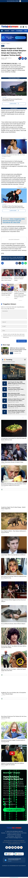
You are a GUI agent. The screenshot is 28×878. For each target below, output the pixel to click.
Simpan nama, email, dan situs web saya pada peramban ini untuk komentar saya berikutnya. (14, 335)
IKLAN (18, 844)
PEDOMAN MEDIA (19, 840)
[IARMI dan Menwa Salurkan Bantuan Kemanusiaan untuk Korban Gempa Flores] (5, 351)
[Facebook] (17, 263)
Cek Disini (9, 861)
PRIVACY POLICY (20, 842)
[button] (21, 27)
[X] (9, 848)
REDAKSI (6, 840)
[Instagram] (12, 848)
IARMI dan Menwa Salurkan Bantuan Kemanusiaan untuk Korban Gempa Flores (18, 349)
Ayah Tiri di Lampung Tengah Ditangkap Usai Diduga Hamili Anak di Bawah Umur (16, 405)
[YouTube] (15, 848)
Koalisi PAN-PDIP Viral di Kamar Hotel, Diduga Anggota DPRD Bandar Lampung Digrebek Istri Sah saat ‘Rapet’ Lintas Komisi (16, 411)
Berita (3, 45)
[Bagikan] (25, 58)
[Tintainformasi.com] (9, 27)
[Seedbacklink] (21, 847)
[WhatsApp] (25, 263)
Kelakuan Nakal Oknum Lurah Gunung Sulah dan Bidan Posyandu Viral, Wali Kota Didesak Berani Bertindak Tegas (17, 399)
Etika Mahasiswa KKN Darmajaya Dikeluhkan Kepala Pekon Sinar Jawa (16, 394)
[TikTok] (18, 848)
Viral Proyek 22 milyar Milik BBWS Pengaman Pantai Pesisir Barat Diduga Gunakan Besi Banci (17, 382)
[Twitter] (19, 263)
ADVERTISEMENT (12, 844)
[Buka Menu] (23, 27)
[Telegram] (22, 263)
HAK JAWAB (13, 842)
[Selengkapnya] (25, 359)
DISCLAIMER (6, 842)
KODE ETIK (11, 840)
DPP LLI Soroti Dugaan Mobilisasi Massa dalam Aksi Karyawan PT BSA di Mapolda (16, 388)
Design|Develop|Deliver (14, 810)
